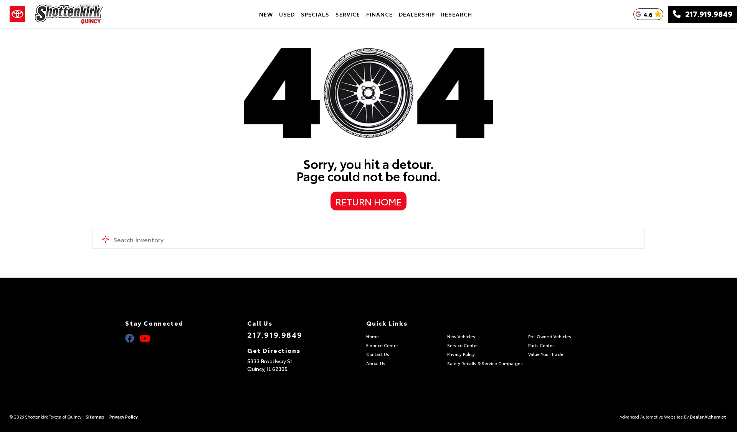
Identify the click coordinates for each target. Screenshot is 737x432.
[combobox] (368, 239)
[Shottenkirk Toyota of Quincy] (69, 14)
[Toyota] (17, 14)
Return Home (368, 201)
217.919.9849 (706, 14)
